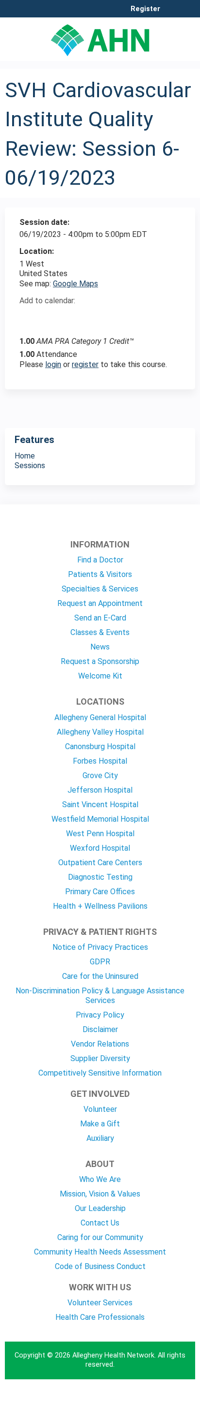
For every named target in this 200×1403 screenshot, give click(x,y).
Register (145, 9)
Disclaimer (100, 1029)
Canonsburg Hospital (100, 746)
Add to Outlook (96, 317)
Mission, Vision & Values (100, 1193)
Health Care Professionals (100, 1317)
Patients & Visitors (100, 574)
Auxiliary (100, 1138)
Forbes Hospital (100, 761)
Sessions (30, 465)
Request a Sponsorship (100, 661)
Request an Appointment (100, 603)
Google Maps (75, 283)
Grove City (100, 775)
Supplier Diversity (100, 1058)
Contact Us (100, 1222)
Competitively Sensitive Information (100, 1073)
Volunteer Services (100, 1302)
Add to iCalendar (73, 317)
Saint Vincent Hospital (100, 804)
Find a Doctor (100, 559)
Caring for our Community (100, 1237)
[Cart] (171, 14)
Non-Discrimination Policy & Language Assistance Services (100, 995)
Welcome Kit (100, 675)
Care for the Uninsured (100, 976)
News (100, 646)
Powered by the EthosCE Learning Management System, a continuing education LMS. (160, 1396)
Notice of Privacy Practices (100, 947)
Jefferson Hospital (100, 790)
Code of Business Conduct (100, 1266)
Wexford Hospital (100, 848)
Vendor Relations (100, 1044)
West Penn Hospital (100, 833)
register (85, 364)
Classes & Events (100, 632)
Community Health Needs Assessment (100, 1251)
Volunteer (100, 1109)
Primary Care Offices (100, 891)
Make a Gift (100, 1123)
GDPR (100, 961)
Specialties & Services (100, 588)
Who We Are (100, 1179)
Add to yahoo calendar (51, 317)
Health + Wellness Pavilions (100, 906)
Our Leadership (100, 1208)
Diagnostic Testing (100, 877)
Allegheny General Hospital (100, 717)
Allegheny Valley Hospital (100, 732)
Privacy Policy (100, 1014)
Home (25, 455)
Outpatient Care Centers (100, 862)
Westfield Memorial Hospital (100, 819)
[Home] (100, 36)
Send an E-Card (100, 617)
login (53, 364)
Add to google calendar (29, 317)
